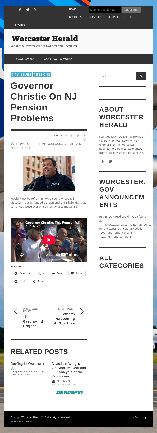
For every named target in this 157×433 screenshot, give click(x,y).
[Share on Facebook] (71, 135)
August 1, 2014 (20, 148)
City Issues (21, 74)
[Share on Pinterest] (84, 140)
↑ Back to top (139, 417)
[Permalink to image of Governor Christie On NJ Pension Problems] (49, 173)
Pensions (42, 74)
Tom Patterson (21, 375)
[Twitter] (27, 9)
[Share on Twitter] (78, 135)
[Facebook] (19, 9)
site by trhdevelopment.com (22, 421)
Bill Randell (65, 381)
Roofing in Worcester (28, 364)
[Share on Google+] (84, 135)
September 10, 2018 (64, 384)
